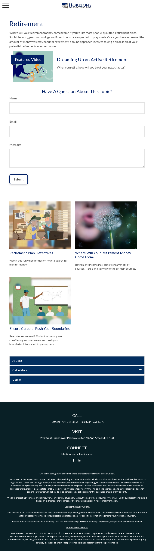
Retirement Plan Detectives (31, 253)
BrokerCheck (107, 473)
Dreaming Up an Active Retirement (92, 59)
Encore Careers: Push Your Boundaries (39, 329)
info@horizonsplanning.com (77, 454)
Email (13, 121)
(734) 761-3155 (69, 421)
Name (13, 98)
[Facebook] (73, 460)
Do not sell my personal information (100, 501)
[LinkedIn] (79, 460)
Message (15, 144)
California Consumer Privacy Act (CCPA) (105, 498)
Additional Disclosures (77, 527)
